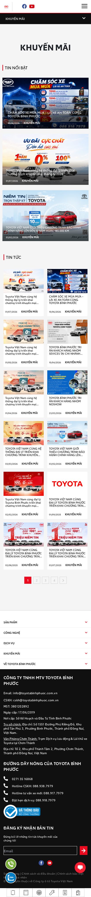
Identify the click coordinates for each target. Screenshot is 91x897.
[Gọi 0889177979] (10, 864)
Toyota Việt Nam (62, 881)
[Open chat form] (80, 867)
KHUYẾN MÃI (15, 18)
